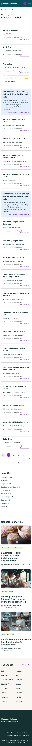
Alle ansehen (26, 665)
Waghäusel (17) (6, 484)
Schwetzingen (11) (7, 497)
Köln (17, 675)
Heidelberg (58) (6, 477)
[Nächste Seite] (29, 458)
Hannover (4, 697)
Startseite (4, 10)
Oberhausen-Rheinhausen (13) (11, 487)
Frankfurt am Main (7, 680)
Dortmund (4, 688)
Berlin (3, 671)
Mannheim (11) (6, 493)
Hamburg (19, 671)
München (4, 675)
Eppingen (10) (5, 500)
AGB (20, 735)
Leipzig (18, 684)
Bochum (19, 701)
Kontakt (7, 733)
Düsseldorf (5, 684)
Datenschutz (14, 733)
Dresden (19, 693)
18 (3, 459)
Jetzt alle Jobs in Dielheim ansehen (18, 112)
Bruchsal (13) (5, 490)
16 (23, 455)
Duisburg (4, 701)
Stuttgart (19, 680)
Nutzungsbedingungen (11, 735)
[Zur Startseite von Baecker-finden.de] (9, 3)
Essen (18, 688)
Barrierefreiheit (24, 733)
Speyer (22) (5, 480)
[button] (24, 3)
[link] (16, 35)
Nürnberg (19, 697)
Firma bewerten (24, 39)
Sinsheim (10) (5, 503)
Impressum (26, 735)
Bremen (3, 693)
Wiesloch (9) (5, 506)
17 (28, 455)
